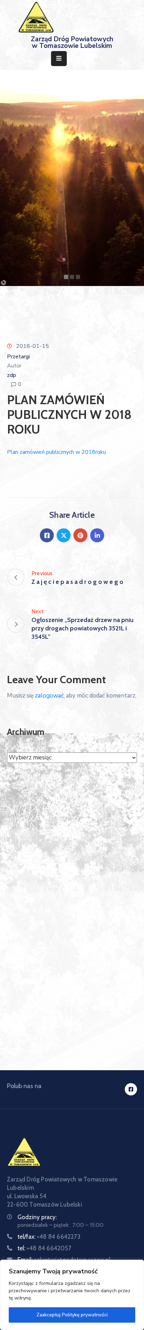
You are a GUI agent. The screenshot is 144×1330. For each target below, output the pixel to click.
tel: (44, 1248)
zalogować (49, 696)
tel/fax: (48, 1236)
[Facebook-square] (131, 1089)
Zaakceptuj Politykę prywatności (72, 1314)
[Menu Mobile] (59, 58)
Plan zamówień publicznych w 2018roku (56, 452)
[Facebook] (47, 535)
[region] (72, 1295)
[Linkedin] (97, 535)
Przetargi (18, 356)
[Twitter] (64, 535)
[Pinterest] (80, 535)
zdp (11, 375)
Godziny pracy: (37, 1217)
